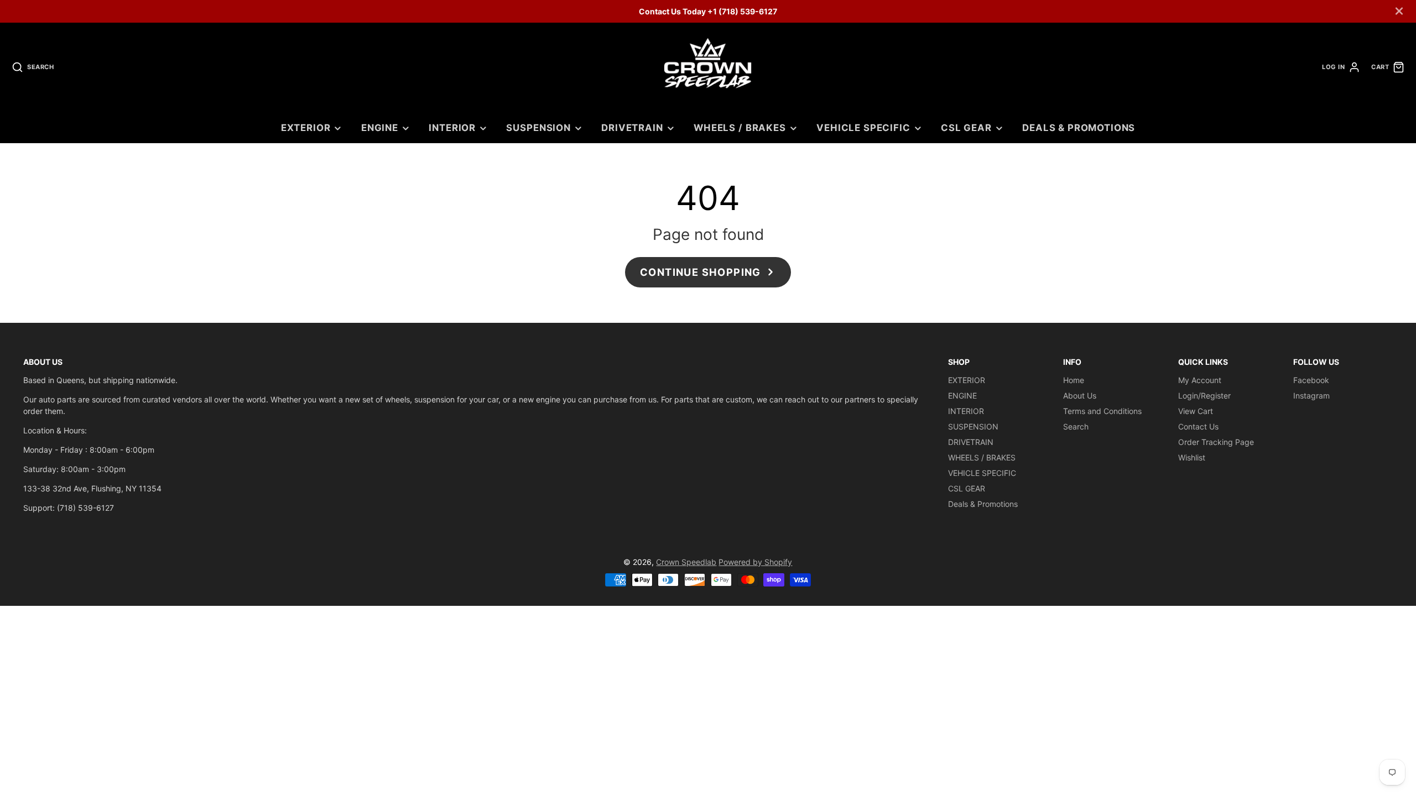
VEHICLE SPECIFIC (863, 127)
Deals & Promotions (1078, 127)
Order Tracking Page (1216, 442)
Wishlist (1191, 457)
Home (1073, 380)
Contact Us (1198, 426)
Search (1076, 426)
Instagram (1311, 395)
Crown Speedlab (686, 562)
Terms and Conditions (1102, 411)
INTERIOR (452, 127)
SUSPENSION (538, 127)
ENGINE (379, 127)
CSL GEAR (966, 127)
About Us (1079, 395)
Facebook (1311, 380)
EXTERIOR (306, 127)
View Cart (1195, 411)
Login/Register (1204, 395)
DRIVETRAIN (632, 127)
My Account (1199, 380)
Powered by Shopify (755, 562)
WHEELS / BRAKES (740, 127)
